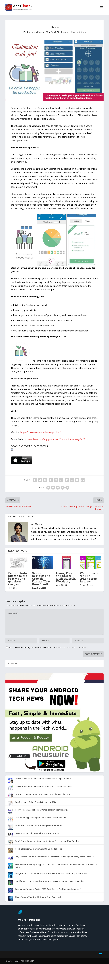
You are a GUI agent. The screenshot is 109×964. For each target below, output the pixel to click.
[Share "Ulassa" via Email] (77, 480)
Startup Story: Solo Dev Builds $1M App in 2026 (36, 833)
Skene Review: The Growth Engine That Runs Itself (41, 578)
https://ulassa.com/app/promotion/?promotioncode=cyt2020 (55, 439)
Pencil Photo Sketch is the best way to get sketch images (18, 578)
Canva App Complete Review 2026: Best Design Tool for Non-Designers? (48, 889)
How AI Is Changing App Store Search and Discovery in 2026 (42, 794)
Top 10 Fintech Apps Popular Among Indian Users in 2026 (41, 810)
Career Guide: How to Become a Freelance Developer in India (43, 778)
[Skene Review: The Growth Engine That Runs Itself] (42, 562)
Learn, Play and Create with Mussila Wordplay (66, 577)
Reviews (65, 32)
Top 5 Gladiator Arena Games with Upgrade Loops (38, 849)
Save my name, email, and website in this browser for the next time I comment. (48, 647)
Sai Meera (39, 32)
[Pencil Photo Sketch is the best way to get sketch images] (18, 562)
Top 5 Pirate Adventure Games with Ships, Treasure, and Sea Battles (47, 841)
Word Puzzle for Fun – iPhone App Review (89, 577)
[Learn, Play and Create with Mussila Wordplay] (66, 562)
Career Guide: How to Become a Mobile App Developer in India (43, 786)
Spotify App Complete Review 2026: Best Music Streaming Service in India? (49, 881)
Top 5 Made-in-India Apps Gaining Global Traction (38, 825)
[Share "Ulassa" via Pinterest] (56, 480)
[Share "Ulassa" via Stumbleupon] (72, 480)
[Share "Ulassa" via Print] (82, 480)
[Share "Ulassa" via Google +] (45, 480)
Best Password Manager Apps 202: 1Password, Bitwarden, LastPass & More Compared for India (56, 865)
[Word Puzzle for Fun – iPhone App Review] (90, 562)
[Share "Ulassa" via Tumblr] (50, 480)
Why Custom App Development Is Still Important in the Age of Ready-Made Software (54, 856)
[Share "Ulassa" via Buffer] (66, 480)
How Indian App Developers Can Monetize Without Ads (40, 817)
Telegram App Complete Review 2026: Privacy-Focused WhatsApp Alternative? (51, 873)
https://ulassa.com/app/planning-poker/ (40, 432)
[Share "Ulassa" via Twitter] (40, 480)
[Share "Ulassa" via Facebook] (34, 480)
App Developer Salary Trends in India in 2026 (35, 802)
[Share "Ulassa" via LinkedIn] (61, 480)
